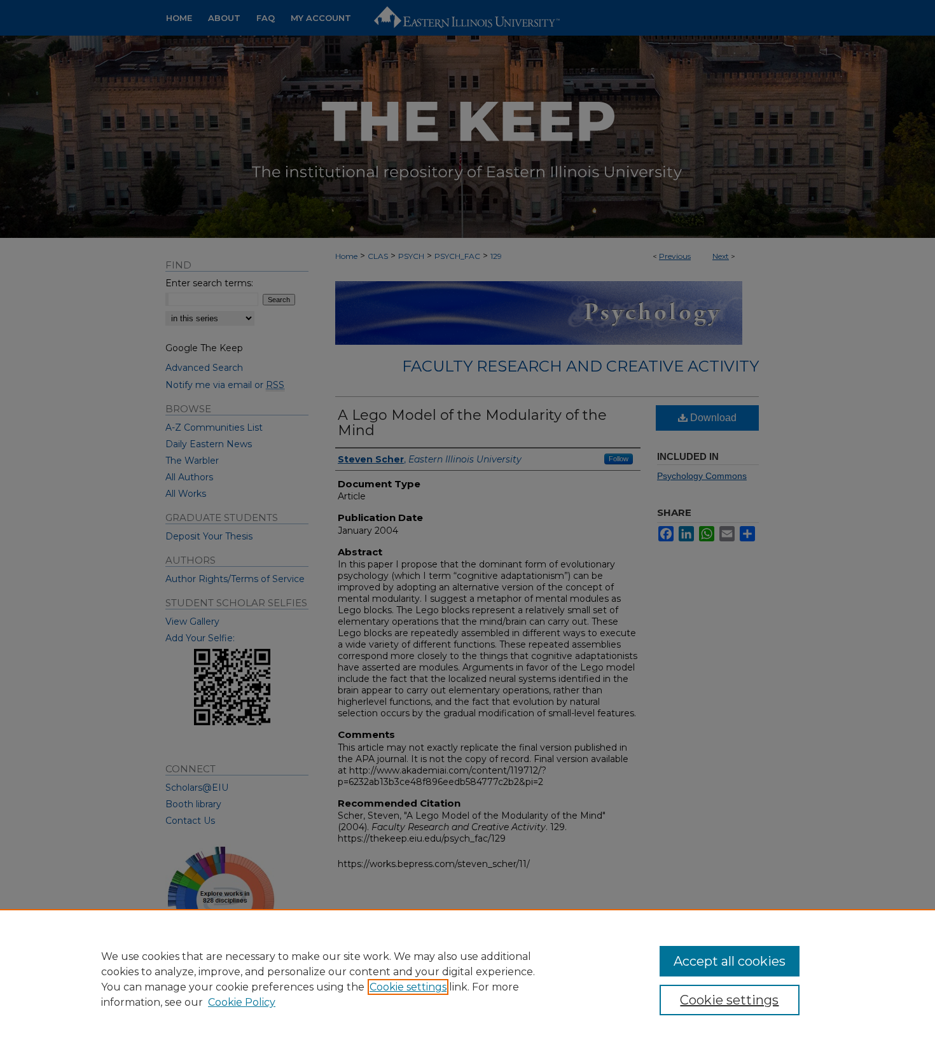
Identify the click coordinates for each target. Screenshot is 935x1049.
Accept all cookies (730, 961)
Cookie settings (408, 987)
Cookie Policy (241, 1002)
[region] (467, 979)
